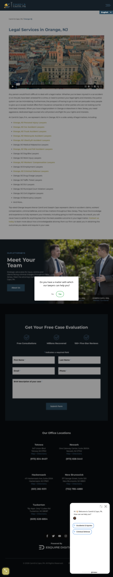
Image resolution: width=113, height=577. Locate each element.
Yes (59, 294)
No (52, 294)
